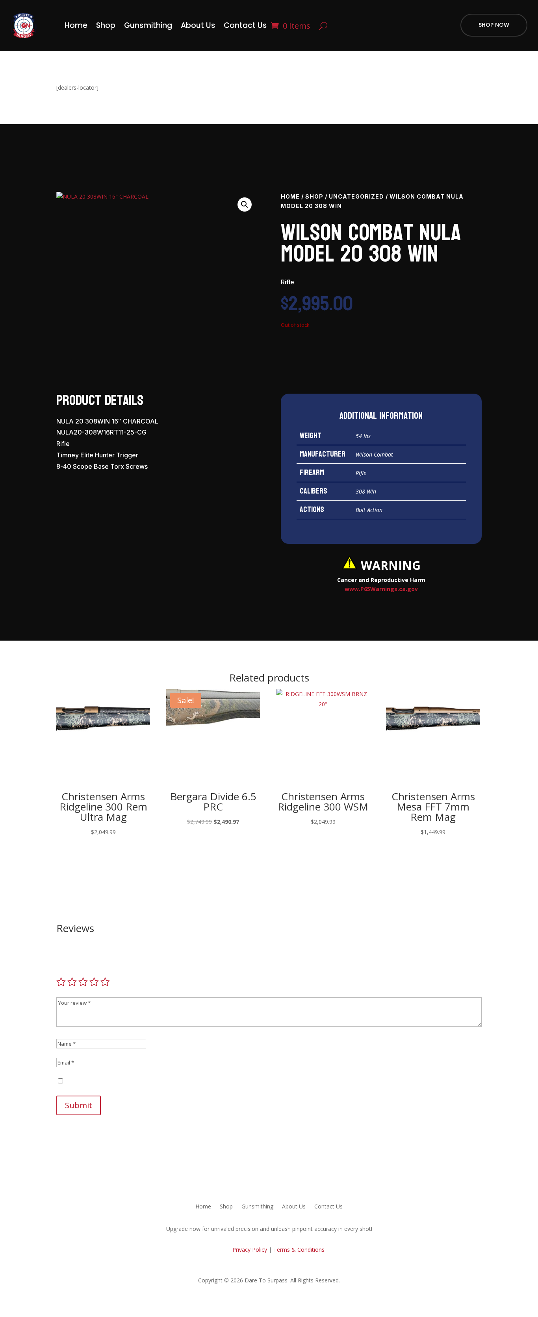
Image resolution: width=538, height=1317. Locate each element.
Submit (78, 1105)
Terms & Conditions (299, 1249)
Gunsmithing (148, 25)
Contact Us (245, 25)
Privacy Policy (249, 1249)
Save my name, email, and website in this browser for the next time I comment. (167, 1081)
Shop (105, 25)
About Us (198, 25)
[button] (244, 204)
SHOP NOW (494, 25)
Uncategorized (356, 196)
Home (76, 25)
